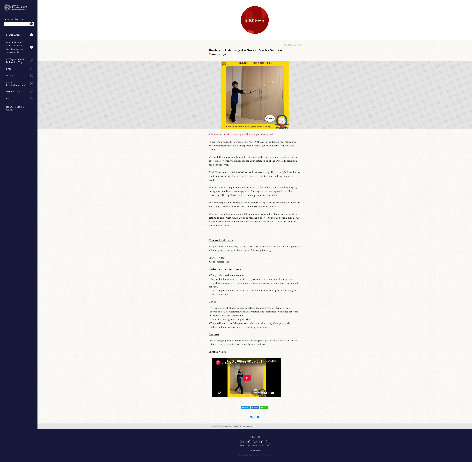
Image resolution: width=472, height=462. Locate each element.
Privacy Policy (255, 450)
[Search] (31, 23)
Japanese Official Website (15, 108)
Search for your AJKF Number (14, 47)
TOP (210, 426)
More (253, 417)
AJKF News (217, 426)
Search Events (14, 34)
